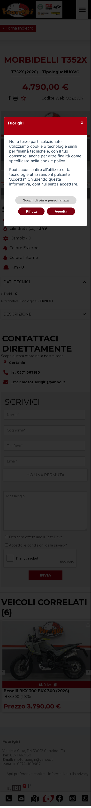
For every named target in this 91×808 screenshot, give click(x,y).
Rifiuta (31, 211)
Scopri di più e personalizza (46, 200)
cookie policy (52, 160)
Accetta (61, 211)
